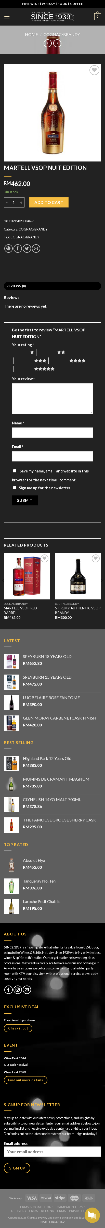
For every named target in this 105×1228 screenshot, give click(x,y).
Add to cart (48, 202)
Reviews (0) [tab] (16, 286)
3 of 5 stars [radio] (24, 360)
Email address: (16, 1143)
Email (17, 447)
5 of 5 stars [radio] (24, 369)
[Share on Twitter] (27, 248)
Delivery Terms (24, 1211)
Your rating (23, 345)
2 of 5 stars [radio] (46, 352)
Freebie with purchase (19, 1020)
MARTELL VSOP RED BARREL (20, 610)
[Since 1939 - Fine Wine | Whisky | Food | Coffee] (52, 16)
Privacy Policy (82, 1211)
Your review (23, 379)
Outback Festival (16, 1065)
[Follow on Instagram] (18, 990)
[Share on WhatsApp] (8, 248)
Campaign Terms (71, 1207)
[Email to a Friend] (36, 248)
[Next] (101, 591)
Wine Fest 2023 (15, 1072)
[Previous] (3, 591)
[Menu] (7, 16)
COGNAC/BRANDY (62, 34)
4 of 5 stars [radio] (59, 360)
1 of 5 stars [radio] (19, 352)
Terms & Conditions (36, 1207)
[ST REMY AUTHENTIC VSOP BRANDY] (78, 576)
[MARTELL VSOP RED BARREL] (27, 576)
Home (31, 34)
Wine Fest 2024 (15, 1058)
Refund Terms (53, 1211)
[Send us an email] (27, 990)
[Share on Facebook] (18, 248)
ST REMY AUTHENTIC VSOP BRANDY (78, 610)
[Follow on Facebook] (8, 990)
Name (18, 423)
